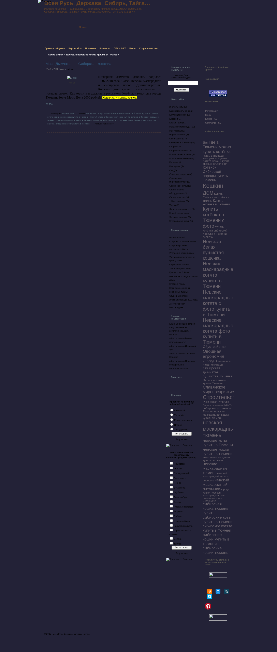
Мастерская (175, 131)
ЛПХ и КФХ (120, 48)
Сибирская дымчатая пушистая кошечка (217, 372)
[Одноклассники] (209, 591)
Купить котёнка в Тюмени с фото (213, 217)
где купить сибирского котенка (101, 113)
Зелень (177, 539)
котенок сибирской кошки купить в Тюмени (137, 113)
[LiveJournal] (226, 591)
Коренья (173, 119)
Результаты (182, 439)
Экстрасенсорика (178, 217)
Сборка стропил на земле (182, 241)
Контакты (105, 48)
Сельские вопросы (179, 174)
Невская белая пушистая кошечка (213, 250)
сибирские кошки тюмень (215, 550)
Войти (208, 115)
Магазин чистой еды (179, 126)
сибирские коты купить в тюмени (218, 519)
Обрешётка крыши (179, 264)
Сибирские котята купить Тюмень (215, 381)
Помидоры (179, 464)
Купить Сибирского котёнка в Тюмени (216, 197)
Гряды (206, 155)
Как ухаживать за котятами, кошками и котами (180, 331)
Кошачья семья (177, 324)
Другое (177, 544)
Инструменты (176, 107)
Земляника (179, 487)
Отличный (179, 410)
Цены (132, 48)
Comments (213, 123)
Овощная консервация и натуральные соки (182, 364)
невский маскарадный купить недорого (215, 477)
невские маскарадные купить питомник (216, 459)
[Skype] (209, 596)
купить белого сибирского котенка (106, 117)
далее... (50, 104)
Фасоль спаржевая (183, 506)
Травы (172, 205)
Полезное (90, 48)
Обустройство (176, 138)
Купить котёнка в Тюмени (216, 202)
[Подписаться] (127, 24)
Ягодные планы (177, 284)
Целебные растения (179, 213)
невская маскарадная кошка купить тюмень (216, 414)
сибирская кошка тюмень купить (215, 508)
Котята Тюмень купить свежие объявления (216, 162)
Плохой (178, 425)
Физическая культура (180, 209)
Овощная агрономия (180, 142)
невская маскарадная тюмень (218, 428)
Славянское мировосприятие (218, 389)
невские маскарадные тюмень (215, 468)
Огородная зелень (178, 150)
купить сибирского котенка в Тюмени (74, 120)
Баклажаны (180, 478)
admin (70, 69)
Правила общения (55, 48)
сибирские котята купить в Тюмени (73, 124)
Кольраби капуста (183, 526)
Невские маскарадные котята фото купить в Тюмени (218, 331)
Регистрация (211, 111)
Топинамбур (180, 497)
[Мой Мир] (218, 591)
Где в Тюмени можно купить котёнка (217, 147)
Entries (211, 119)
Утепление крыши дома (181, 253)
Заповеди (217, 155)
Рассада (173, 162)
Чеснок (177, 483)
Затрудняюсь (181, 429)
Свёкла (177, 516)
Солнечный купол (178, 186)
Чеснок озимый (177, 237)
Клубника (179, 492)
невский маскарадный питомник (216, 484)
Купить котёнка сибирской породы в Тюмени (215, 230)
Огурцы (178, 468)
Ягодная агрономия (179, 221)
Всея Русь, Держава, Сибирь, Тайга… (71, 634)
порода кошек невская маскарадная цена (216, 492)
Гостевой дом (178, 201)
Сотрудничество (148, 48)
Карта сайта (75, 48)
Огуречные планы (178, 296)
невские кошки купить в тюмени (218, 451)
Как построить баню (179, 111)
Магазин (209, 237)
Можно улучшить (183, 420)
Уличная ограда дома (180, 268)
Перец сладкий (181, 473)
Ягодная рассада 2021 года (183, 299)
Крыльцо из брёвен (179, 272)
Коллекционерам (178, 115)
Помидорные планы (179, 288)
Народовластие (177, 134)
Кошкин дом (68, 113)
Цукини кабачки (182, 521)
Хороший (179, 415)
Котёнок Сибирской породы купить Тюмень (215, 173)
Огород (173, 146)
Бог (205, 142)
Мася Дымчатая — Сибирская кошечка (78, 64)
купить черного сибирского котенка (110, 120)
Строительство (177, 197)
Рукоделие (174, 166)
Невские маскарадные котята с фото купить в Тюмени (218, 303)
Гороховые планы (178, 292)
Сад (171, 170)
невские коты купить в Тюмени (218, 442)
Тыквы (177, 502)
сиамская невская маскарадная (212, 499)
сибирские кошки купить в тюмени (216, 539)
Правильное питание (180, 158)
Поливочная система (180, 154)
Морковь (178, 511)
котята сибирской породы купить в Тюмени (67, 117)
